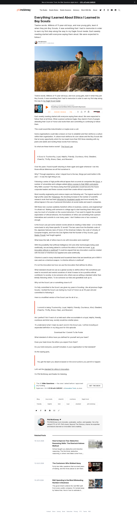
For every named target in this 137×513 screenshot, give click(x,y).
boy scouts (49, 399)
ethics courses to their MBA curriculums (83, 184)
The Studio (43, 10)
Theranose (56, 197)
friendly (39, 404)
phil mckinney (91, 404)
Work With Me (86, 10)
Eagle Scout (85, 399)
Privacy (76, 511)
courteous (73, 399)
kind (59, 404)
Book (63, 511)
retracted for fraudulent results (68, 199)
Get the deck (94, 385)
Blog (38, 399)
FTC (80, 511)
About (95, 10)
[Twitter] (100, 10)
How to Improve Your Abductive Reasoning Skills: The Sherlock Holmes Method (68, 443)
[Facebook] (104, 10)
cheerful (60, 399)
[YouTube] (111, 10)
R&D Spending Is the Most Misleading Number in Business (67, 481)
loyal (68, 404)
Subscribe (69, 511)
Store (53, 511)
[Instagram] (108, 10)
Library (59, 511)
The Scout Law (67, 147)
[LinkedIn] (115, 10)
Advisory (76, 10)
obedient (78, 404)
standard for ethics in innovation (56, 369)
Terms (85, 511)
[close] (134, 2)
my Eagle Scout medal (51, 101)
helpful (50, 404)
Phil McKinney (42, 41)
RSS (89, 511)
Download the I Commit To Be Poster (68, 332)
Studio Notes (53, 10)
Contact (49, 511)
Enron (98, 182)
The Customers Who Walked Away (66, 463)
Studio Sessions (65, 10)
